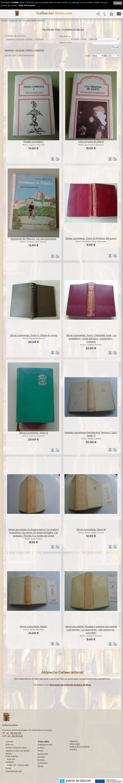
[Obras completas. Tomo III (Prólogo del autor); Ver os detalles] (91, 222)
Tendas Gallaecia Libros (16, 748)
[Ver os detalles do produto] (57, 160)
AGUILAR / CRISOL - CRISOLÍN (33, 21)
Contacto (9, 762)
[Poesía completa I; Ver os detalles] (33, 140)
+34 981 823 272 (13, 733)
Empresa (9, 745)
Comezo (5, 21)
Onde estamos (12, 756)
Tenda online (43, 742)
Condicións (43, 763)
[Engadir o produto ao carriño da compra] (52, 160)
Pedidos (41, 760)
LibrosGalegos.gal (14, 771)
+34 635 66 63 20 (15, 736)
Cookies (73, 749)
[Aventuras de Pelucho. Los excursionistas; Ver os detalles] (33, 237)
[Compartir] (97, 15)
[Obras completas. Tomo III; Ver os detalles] (91, 513)
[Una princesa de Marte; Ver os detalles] (91, 140)
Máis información (27, 5)
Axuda (40, 766)
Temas (40, 751)
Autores (41, 748)
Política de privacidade (80, 747)
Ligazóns (74, 741)
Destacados (43, 754)
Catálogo (9, 50)
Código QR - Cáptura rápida (18, 765)
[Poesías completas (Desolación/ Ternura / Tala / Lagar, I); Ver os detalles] (91, 416)
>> (64, 61)
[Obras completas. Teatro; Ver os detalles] (33, 610)
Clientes (41, 757)
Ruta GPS (11, 759)
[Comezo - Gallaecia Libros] (17, 13)
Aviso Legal (75, 744)
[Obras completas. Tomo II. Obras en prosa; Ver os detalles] (33, 319)
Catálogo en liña (15, 21)
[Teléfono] (104, 15)
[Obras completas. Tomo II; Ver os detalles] (33, 431)
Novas (8, 768)
